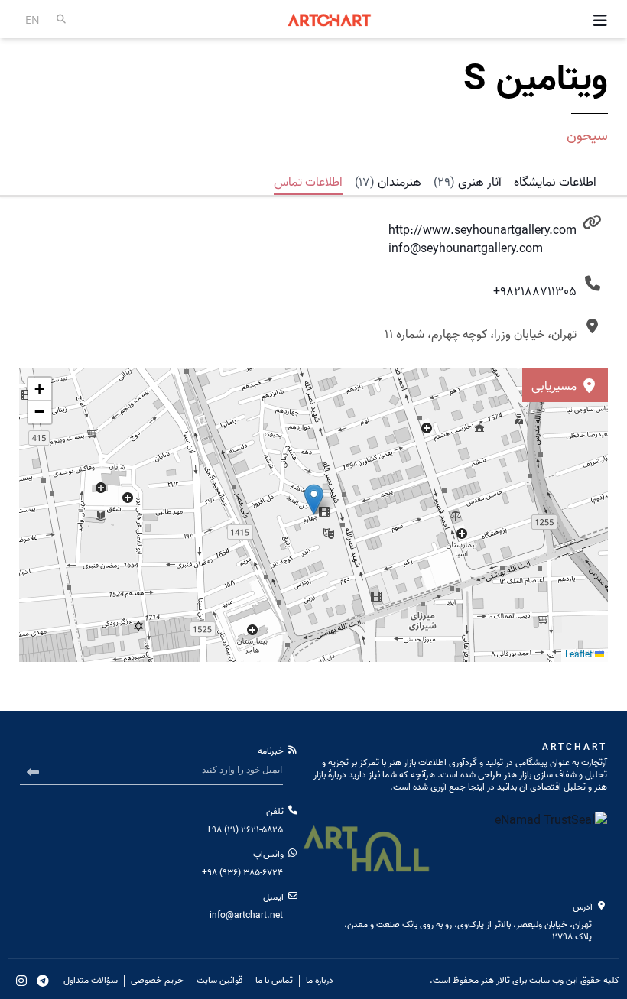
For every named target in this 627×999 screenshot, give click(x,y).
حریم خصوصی (157, 981)
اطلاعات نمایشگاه (555, 183)
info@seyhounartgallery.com (465, 249)
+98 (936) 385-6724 (242, 872)
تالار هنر (495, 980)
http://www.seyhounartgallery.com (482, 231)
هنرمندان (388, 183)
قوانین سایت (219, 981)
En (32, 19)
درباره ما (319, 981)
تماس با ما (274, 981)
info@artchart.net (246, 915)
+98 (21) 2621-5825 (244, 829)
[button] (39, 389)
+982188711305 (535, 292)
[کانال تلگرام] (42, 981)
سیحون (587, 136)
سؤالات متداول (90, 981)
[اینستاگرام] (21, 981)
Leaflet (580, 654)
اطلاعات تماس (308, 183)
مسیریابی (555, 387)
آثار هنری (468, 183)
